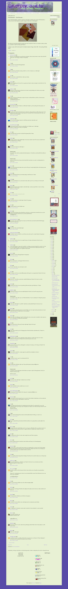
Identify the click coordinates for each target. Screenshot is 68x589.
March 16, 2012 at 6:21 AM (13, 280)
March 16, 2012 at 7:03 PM (13, 359)
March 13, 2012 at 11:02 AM (14, 85)
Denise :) (11, 185)
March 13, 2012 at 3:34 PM (14, 155)
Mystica (11, 530)
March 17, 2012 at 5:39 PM (14, 430)
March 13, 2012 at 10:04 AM (14, 59)
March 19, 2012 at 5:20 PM (14, 497)
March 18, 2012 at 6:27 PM (14, 457)
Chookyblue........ (53, 163)
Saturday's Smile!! (54, 276)
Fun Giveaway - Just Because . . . (55, 295)
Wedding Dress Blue (54, 170)
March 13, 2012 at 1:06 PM (13, 134)
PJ (10, 413)
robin (11, 226)
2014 (52, 256)
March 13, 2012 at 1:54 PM (13, 142)
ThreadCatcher (12, 343)
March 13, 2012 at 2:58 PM (14, 148)
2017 (52, 251)
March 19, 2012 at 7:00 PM (13, 509)
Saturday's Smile (54, 288)
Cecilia (11, 192)
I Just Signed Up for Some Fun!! (56, 286)
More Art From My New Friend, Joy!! (55, 298)
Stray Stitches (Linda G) (13, 124)
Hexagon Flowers (12, 13)
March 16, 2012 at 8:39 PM (14, 365)
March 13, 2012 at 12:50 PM (14, 128)
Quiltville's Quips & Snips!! (55, 151)
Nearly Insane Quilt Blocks (20, 13)
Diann (11, 204)
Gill (10, 69)
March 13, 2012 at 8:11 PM (13, 201)
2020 (52, 247)
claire (11, 132)
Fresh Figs (52, 191)
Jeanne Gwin (12, 396)
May (52, 271)
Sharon (11, 440)
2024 (52, 241)
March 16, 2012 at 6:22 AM (14, 286)
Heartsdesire (12, 110)
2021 (52, 245)
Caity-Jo (11, 350)
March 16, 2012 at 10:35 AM (14, 332)
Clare (11, 433)
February (53, 309)
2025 (52, 239)
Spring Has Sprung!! (55, 284)
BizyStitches (12, 523)
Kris (56, 131)
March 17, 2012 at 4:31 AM (13, 393)
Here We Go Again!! (55, 278)
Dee (10, 481)
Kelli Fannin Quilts (12, 55)
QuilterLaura (12, 88)
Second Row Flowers (29, 13)
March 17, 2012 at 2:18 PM (13, 423)
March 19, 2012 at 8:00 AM (14, 491)
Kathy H (11, 487)
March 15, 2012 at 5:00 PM (14, 241)
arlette (11, 179)
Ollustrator (33, 582)
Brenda (11, 211)
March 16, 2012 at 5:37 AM (14, 262)
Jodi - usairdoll (12, 468)
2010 (52, 314)
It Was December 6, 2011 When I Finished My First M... (55, 290)
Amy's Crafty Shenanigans (14, 390)
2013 (52, 257)
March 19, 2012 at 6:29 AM (14, 484)
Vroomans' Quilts (12, 104)
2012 (52, 259)
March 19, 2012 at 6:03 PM (13, 503)
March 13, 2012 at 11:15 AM (14, 101)
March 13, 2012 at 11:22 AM (14, 107)
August (53, 266)
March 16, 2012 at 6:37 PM (14, 353)
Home (8, 13)
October (53, 263)
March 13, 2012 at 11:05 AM (14, 92)
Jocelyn (11, 283)
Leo (10, 404)
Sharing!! (53, 300)
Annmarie (11, 277)
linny (10, 363)
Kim (10, 356)
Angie (11, 145)
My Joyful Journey (54, 138)
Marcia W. (11, 426)
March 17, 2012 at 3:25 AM (14, 387)
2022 (52, 244)
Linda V (11, 378)
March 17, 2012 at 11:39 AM (14, 410)
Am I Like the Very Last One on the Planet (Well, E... (55, 280)
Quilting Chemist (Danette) (14, 232)
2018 (52, 250)
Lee (10, 63)
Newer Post (10, 544)
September (53, 265)
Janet (11, 329)
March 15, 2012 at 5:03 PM (14, 249)
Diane (11, 271)
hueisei (11, 173)
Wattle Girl (11, 238)
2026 (52, 238)
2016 (52, 253)
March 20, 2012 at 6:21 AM (14, 533)
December (53, 260)
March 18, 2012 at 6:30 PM (13, 465)
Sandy (11, 454)
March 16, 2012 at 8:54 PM (14, 375)
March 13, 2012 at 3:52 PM (14, 162)
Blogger (40, 582)
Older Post (45, 544)
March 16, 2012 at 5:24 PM (14, 347)
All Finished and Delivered (55, 275)
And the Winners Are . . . (55, 282)
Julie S (11, 419)
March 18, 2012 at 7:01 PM (13, 477)
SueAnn (11, 506)
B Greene (11, 302)
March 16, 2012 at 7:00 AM (14, 292)
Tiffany (11, 265)
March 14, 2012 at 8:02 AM (14, 207)
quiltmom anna (12, 460)
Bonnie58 (11, 494)
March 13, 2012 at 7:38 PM (14, 189)
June (53, 269)
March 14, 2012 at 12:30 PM (14, 223)
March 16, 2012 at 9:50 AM (14, 325)
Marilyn (11, 259)
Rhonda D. (11, 512)
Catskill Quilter (12, 118)
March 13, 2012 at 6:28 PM (14, 175)
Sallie (11, 322)
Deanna (11, 165)
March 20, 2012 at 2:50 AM (14, 527)
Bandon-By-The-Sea (54, 20)
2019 (52, 248)
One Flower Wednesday (55, 292)
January (53, 311)
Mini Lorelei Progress (36, 13)
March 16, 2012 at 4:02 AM (14, 256)
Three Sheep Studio (54, 178)
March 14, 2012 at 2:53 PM (14, 229)
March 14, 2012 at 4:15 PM (13, 235)
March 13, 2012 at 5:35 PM (14, 169)
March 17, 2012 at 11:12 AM (13, 400)
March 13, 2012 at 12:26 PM (14, 121)
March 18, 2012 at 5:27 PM (14, 451)
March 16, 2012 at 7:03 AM (14, 305)
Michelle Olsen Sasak (13, 336)
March (53, 273)
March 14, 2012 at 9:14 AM (13, 216)
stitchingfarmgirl (53, 145)
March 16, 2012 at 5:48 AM (14, 274)
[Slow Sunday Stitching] (55, 103)
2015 (52, 254)
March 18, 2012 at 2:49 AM (14, 436)
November (53, 262)
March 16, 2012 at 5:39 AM (14, 268)
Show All (59, 193)
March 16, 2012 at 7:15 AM (14, 312)
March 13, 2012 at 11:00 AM (14, 78)
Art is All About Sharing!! (55, 301)
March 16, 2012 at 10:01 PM (13, 381)
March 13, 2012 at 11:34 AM (14, 115)
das (10, 96)
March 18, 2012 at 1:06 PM (13, 442)
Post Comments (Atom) (15, 546)
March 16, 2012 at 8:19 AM (13, 319)
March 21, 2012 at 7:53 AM (14, 540)
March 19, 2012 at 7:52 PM (14, 520)
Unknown (11, 384)
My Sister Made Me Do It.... (14, 219)
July (52, 268)
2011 (51, 313)
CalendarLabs (57, 45)
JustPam (11, 138)
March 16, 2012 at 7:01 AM (13, 299)
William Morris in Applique (56, 304)
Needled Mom (12, 290)
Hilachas (11, 308)
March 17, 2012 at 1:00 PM (13, 416)
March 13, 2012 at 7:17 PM (13, 182)
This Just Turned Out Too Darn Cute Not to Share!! (56, 307)
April (53, 272)
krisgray (11, 81)
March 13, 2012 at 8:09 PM (13, 195)
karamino (11, 253)
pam (10, 75)
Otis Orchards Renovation (44, 13)
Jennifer (11, 315)
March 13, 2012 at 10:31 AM (14, 66)
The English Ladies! (13, 536)
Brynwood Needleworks (54, 157)
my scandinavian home (54, 185)
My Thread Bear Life (54, 172)
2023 (52, 242)
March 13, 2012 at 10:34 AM (14, 72)
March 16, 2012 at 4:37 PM (14, 340)
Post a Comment (11, 542)
